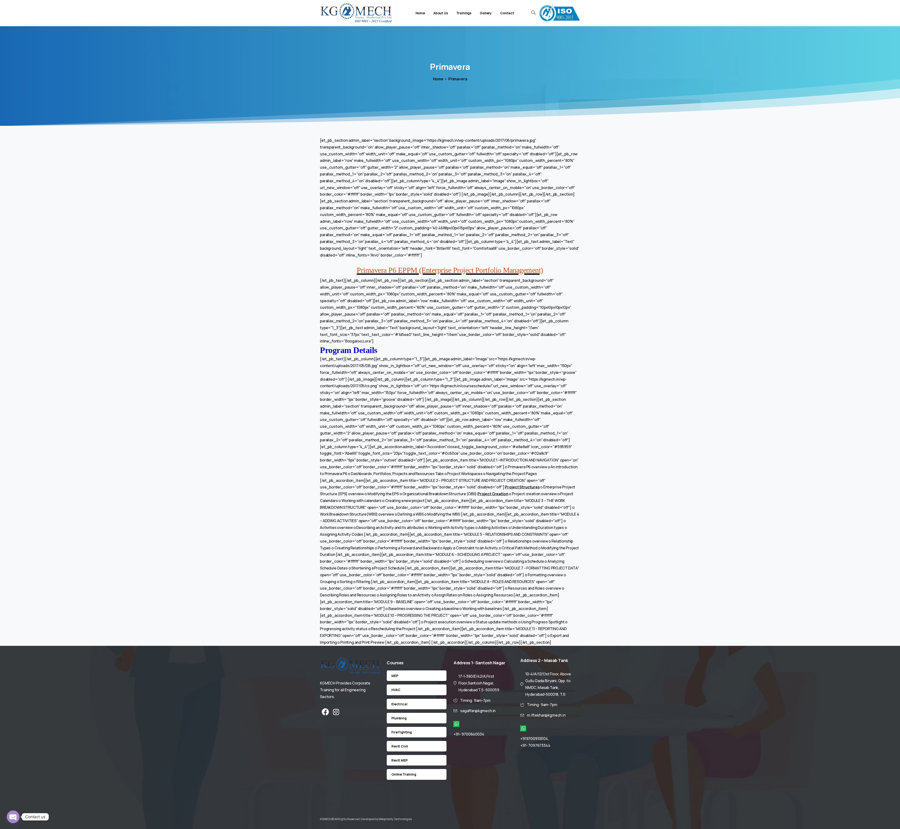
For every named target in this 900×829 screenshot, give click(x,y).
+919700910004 (534, 738)
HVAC (395, 690)
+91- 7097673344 (535, 745)
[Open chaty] (13, 816)
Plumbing (399, 718)
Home (438, 79)
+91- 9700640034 (469, 734)
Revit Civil (399, 746)
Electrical (399, 704)
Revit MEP (399, 760)
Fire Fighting (401, 732)
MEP (394, 675)
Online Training (403, 774)
